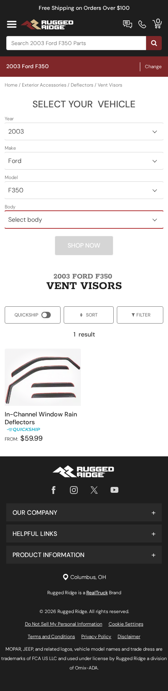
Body (10, 207)
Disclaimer (129, 636)
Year (9, 119)
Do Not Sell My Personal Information (63, 624)
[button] (84, 512)
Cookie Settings (126, 624)
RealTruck (97, 593)
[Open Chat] (127, 24)
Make (10, 148)
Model (11, 177)
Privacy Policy (96, 636)
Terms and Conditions (51, 636)
